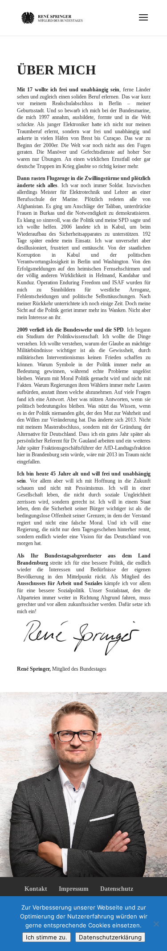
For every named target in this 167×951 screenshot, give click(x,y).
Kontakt (35, 888)
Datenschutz (116, 888)
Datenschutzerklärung (110, 937)
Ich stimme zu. (46, 937)
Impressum (74, 888)
